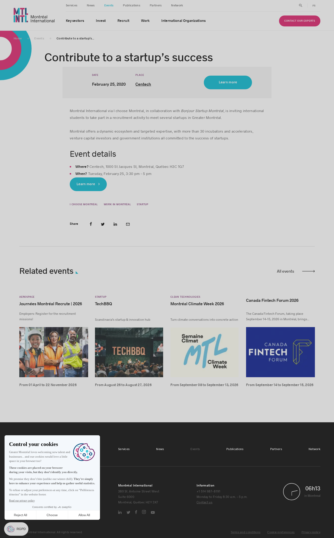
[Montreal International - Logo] (34, 15)
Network (177, 5)
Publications (131, 5)
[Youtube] (152, 512)
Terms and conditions (245, 532)
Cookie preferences (280, 532)
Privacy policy (311, 532)
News (91, 5)
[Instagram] (144, 512)
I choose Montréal (84, 204)
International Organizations (183, 21)
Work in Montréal (117, 204)
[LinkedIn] (120, 512)
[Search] (300, 5)
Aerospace (27, 296)
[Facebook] (136, 512)
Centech (143, 84)
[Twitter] (128, 512)
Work (145, 21)
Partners (156, 5)
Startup (142, 204)
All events (285, 271)
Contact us (204, 502)
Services (71, 5)
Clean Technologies (185, 296)
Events (109, 5)
